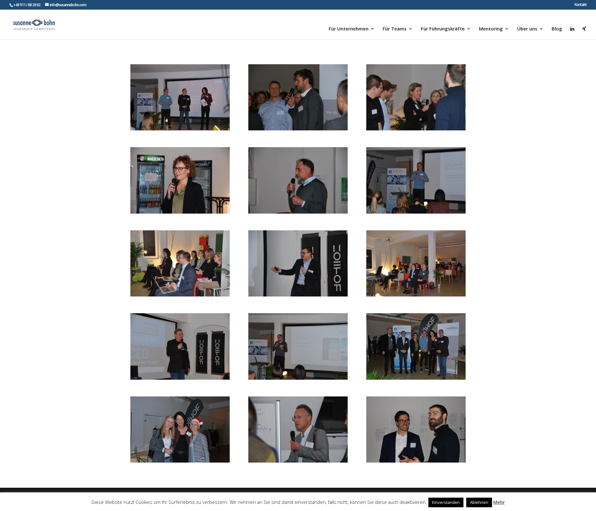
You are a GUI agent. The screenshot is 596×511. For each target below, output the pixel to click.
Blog (557, 29)
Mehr (499, 502)
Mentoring (491, 29)
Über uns (527, 29)
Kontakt (581, 5)
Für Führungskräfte (443, 29)
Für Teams (395, 29)
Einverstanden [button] (446, 502)
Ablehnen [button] (479, 502)
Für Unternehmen (348, 29)
